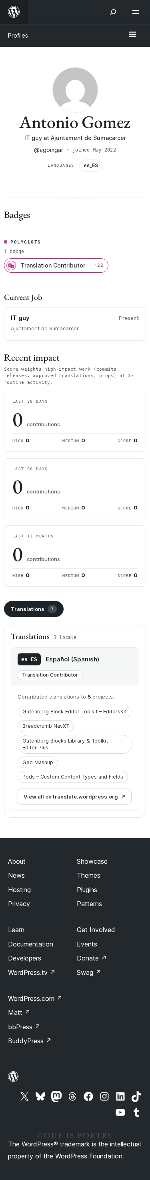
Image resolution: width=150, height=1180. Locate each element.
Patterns (89, 904)
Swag (89, 972)
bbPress (24, 1027)
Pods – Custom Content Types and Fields (72, 777)
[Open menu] (137, 12)
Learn (16, 930)
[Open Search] (113, 12)
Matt (19, 1012)
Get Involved (96, 930)
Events (87, 944)
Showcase (92, 861)
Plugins (87, 890)
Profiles (18, 35)
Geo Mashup (37, 762)
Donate (92, 958)
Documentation (30, 944)
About (17, 861)
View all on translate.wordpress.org (71, 796)
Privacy (19, 904)
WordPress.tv (32, 972)
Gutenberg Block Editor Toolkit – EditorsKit (74, 712)
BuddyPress (30, 1041)
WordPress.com (35, 998)
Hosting (19, 890)
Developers (24, 958)
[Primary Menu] (132, 35)
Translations (32, 609)
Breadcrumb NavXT (45, 726)
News (16, 875)
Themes (88, 875)
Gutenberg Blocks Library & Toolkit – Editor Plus (67, 744)
